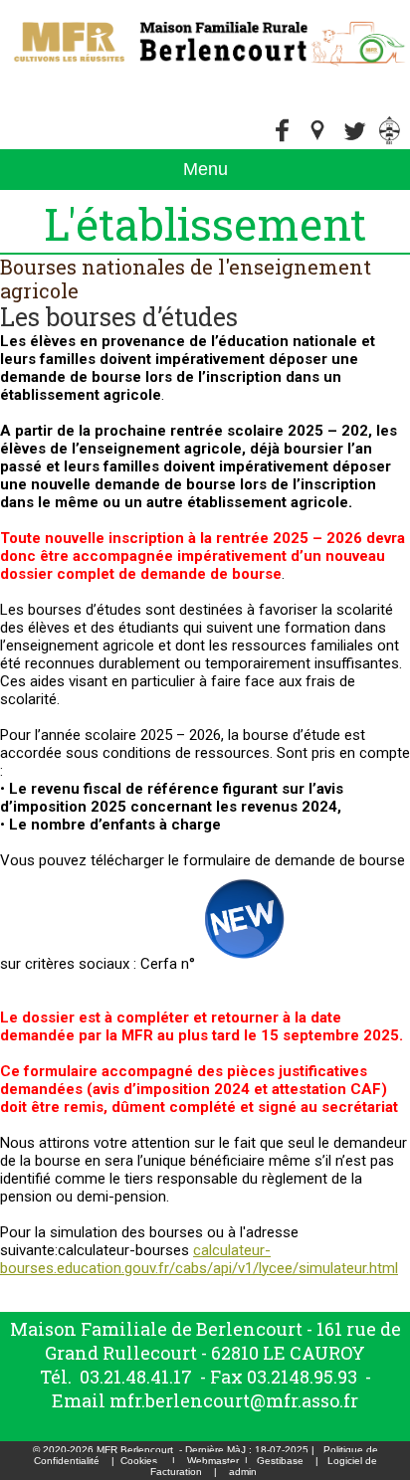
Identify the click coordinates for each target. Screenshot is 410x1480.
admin (243, 1471)
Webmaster (213, 1460)
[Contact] (354, 140)
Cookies (138, 1460)
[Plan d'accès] (318, 140)
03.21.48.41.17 (136, 1376)
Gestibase (280, 1460)
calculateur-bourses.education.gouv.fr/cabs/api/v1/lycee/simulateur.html (199, 1259)
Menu (205, 169)
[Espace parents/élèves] (390, 140)
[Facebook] (283, 140)
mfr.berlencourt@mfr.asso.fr (233, 1400)
